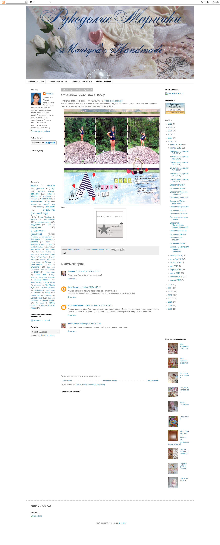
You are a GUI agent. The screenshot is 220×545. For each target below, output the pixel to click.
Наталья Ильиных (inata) (79, 305)
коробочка (46, 199)
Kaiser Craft (50, 272)
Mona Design (50, 282)
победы (49, 217)
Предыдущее (152, 380)
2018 (170, 134)
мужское (34, 204)
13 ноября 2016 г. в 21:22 (88, 271)
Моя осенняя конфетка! (184, 361)
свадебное (35, 225)
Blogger (122, 523)
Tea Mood (40, 303)
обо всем (50, 206)
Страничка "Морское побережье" (178, 193)
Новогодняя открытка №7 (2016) (179, 152)
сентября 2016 (176, 259)
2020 (170, 127)
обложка (39, 207)
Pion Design (50, 290)
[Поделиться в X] (118, 249)
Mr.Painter (37, 285)
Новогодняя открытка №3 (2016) (179, 175)
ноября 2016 (176, 148)
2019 (170, 131)
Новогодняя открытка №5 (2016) (179, 163)
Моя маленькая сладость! (184, 346)
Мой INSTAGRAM (103, 81)
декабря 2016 (176, 144)
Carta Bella (44, 254)
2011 (170, 299)
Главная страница (36, 81)
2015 (170, 285)
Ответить (72, 279)
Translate (50, 336)
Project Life (35, 295)
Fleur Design (36, 264)
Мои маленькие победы (82, 81)
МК (49, 201)
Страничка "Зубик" (177, 243)
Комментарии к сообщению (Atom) (90, 385)
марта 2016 (175, 273)
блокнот (51, 185)
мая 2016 (174, 266)
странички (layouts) (98, 249)
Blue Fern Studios (43, 252)
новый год (49, 204)
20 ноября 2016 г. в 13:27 (90, 287)
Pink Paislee (38, 290)
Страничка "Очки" (177, 185)
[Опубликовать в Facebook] (121, 249)
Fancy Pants (35, 262)
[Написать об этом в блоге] (115, 249)
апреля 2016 (176, 270)
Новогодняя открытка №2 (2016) (179, 180)
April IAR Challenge (37, 247)
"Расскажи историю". (113, 101)
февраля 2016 (176, 277)
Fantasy (48, 262)
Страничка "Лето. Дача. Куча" (177, 202)
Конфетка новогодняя (184, 375)
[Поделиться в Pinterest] (123, 249)
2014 (170, 288)
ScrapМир (47, 295)
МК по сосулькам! (184, 403)
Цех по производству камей (184, 451)
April (107, 249)
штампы (34, 242)
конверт (34, 199)
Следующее (67, 380)
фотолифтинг (46, 237)
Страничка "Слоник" (178, 231)
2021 (170, 124)
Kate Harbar (73, 287)
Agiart (48, 242)
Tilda (42, 305)
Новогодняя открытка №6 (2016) (179, 158)
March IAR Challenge (47, 277)
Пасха (40, 217)
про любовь (49, 219)
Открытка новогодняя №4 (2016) (179, 169)
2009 (170, 306)
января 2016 (175, 280)
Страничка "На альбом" (176, 239)
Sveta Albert (73, 324)
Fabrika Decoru (46, 259)
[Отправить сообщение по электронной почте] (64, 253)
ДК (53, 188)
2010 (170, 302)
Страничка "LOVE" (177, 210)
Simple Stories (48, 300)
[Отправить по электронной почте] (112, 249)
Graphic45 (35, 267)
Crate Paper (42, 257)
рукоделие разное (43, 222)
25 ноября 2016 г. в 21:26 (90, 324)
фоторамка (35, 239)
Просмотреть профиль (40, 131)
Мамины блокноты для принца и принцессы (179, 249)
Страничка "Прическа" (179, 207)
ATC (49, 247)
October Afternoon (48, 288)
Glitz (49, 264)
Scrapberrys (36, 298)
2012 (170, 295)
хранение (48, 239)
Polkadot (37, 293)
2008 (170, 309)
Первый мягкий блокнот (183, 466)
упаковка (34, 237)
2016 (170, 141)
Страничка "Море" (177, 188)
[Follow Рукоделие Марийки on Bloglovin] (44, 144)
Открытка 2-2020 (184, 479)
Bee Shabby (35, 249)
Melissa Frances (42, 279)
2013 (170, 291)
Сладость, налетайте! (184, 390)
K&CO (36, 272)
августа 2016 (176, 263)
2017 (170, 138)
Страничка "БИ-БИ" (178, 234)
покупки (34, 219)
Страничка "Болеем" (178, 214)
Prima (47, 293)
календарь (47, 196)
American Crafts (37, 244)
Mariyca (49, 94)
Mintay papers (36, 282)
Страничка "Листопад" (179, 198)
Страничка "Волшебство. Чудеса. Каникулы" (179, 225)
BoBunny (34, 254)
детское (40, 188)
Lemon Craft (40, 275)
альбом (34, 185)
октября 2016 (176, 256)
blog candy (50, 249)
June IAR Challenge (48, 269)
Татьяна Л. (72, 271)
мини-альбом (36, 201)
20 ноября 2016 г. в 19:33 (101, 305)
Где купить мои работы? (58, 81)
